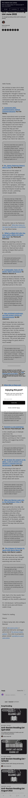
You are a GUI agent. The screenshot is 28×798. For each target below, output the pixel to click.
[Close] (26, 387)
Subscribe (14, 403)
